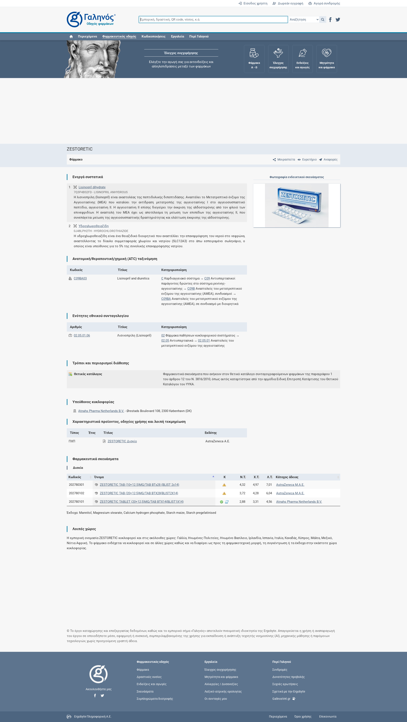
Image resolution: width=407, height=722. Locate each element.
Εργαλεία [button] (177, 36)
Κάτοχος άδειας (287, 477)
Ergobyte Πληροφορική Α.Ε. (93, 716)
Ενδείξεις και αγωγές (152, 684)
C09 (207, 278)
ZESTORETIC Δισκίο (122, 441)
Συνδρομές (279, 669)
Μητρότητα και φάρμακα (221, 677)
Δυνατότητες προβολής (288, 677)
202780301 (76, 485)
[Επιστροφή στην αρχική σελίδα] (98, 678)
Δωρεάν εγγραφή (289, 3)
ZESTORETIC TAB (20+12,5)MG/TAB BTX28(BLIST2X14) (139, 493)
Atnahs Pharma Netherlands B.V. (101, 411)
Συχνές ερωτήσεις (285, 684)
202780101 (76, 502)
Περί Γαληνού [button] (199, 36)
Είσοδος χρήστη (255, 3)
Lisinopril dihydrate (92, 187)
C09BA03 (80, 278)
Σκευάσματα (145, 691)
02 (163, 335)
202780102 (76, 493)
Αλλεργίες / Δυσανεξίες (221, 684)
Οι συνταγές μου (216, 698)
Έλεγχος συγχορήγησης (181, 53)
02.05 (165, 340)
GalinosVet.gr (281, 698)
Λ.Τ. (269, 477)
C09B (191, 288)
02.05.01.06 (82, 335)
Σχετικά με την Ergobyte (288, 691)
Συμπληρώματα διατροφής (155, 698)
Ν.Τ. (243, 477)
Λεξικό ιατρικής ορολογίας (223, 691)
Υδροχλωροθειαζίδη (94, 226)
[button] (322, 19)
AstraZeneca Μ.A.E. (290, 485)
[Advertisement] (191, 111)
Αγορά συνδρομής (326, 3)
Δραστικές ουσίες (149, 677)
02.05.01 (204, 340)
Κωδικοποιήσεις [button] (154, 36)
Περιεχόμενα (87, 36)
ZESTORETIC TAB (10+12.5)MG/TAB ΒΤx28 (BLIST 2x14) (139, 485)
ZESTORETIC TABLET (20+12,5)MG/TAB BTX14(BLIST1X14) (142, 502)
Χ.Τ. (256, 477)
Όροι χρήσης (303, 716)
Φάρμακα (143, 669)
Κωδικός (74, 477)
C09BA (166, 299)
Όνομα (99, 477)
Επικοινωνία (327, 716)
